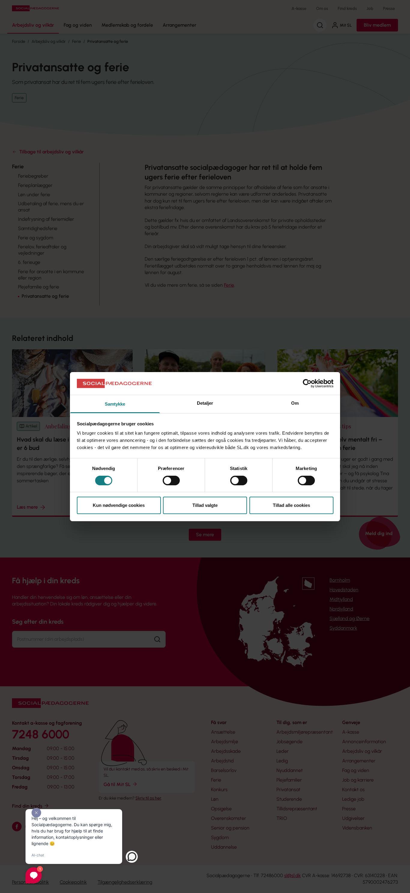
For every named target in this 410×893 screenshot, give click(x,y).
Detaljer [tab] (205, 403)
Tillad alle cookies (291, 505)
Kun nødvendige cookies (119, 505)
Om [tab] (295, 403)
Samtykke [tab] (115, 404)
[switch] (171, 480)
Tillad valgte (205, 505)
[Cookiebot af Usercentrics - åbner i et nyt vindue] (307, 383)
